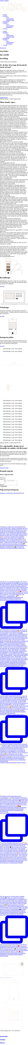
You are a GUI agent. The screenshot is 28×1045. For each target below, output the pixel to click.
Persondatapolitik (4, 1028)
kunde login (4, 1036)
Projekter (5, 23)
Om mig (5, 28)
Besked (2, 484)
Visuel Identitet (10, 25)
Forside (5, 14)
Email (1, 479)
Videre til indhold (4, 0)
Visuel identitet (10, 18)
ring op (2, 1042)
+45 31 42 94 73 (4, 1002)
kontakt (2, 1039)
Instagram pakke (10, 20)
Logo (7, 17)
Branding (5, 16)
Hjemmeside (6, 21)
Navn (1, 477)
